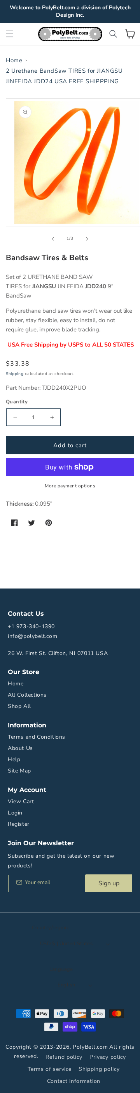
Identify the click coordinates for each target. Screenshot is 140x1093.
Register (19, 824)
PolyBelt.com (90, 1047)
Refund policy (64, 1057)
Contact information (73, 1081)
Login (15, 812)
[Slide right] (87, 238)
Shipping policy (99, 1069)
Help (14, 759)
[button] (9, 34)
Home (14, 60)
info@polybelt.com (32, 636)
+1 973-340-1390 (31, 626)
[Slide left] (52, 238)
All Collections (27, 695)
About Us (20, 748)
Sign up (108, 883)
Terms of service (49, 1069)
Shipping (15, 374)
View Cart (21, 801)
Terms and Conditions (36, 737)
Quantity (17, 401)
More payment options (70, 486)
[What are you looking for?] (113, 34)
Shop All (19, 706)
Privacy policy (107, 1057)
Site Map (19, 770)
